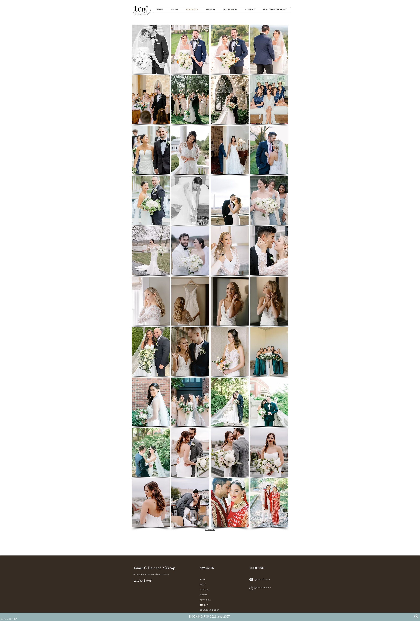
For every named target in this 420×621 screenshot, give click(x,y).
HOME (202, 579)
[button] (151, 49)
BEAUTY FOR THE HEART (205, 610)
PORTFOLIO (204, 590)
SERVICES (203, 595)
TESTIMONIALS (205, 600)
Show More (210, 529)
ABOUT (202, 585)
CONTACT (204, 605)
